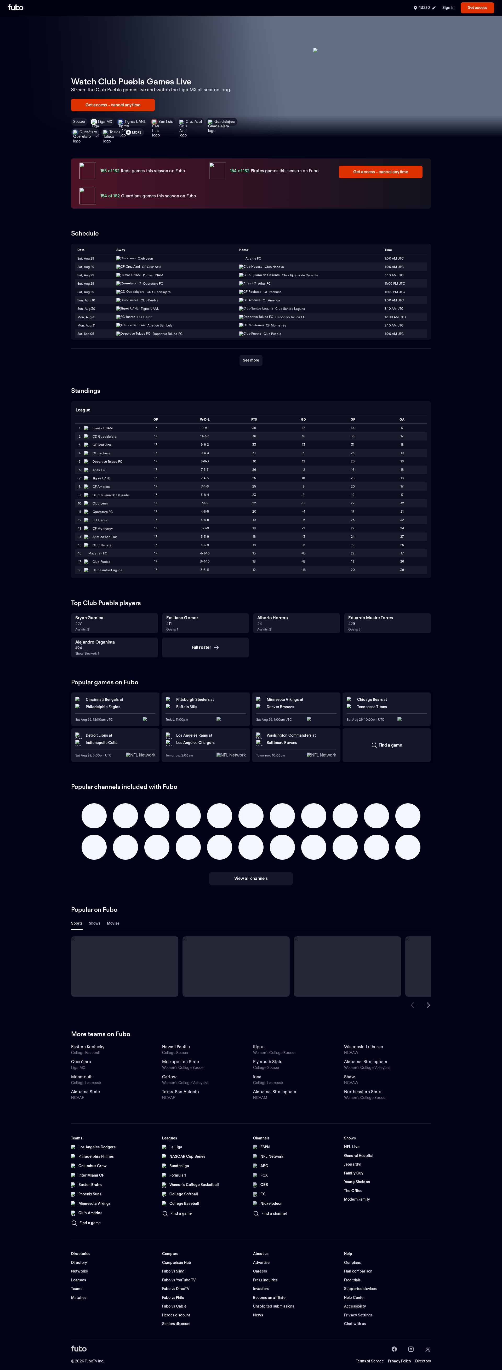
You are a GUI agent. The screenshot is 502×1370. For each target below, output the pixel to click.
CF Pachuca (102, 453)
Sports (77, 923)
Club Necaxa (102, 545)
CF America (101, 487)
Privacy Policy (399, 1361)
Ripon (259, 1046)
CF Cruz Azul (102, 445)
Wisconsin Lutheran (363, 1046)
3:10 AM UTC (394, 309)
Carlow (169, 1076)
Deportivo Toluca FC (107, 461)
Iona (257, 1076)
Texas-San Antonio (180, 1091)
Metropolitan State (180, 1061)
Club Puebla (101, 562)
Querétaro (88, 132)
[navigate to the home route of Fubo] (16, 8)
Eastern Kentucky (88, 1046)
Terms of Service (370, 1361)
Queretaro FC (103, 512)
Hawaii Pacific (176, 1046)
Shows (95, 923)
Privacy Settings (358, 1315)
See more (251, 360)
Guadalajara (225, 121)
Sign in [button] (448, 7)
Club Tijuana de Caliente (111, 495)
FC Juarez (100, 520)
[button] (414, 1005)
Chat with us (355, 1324)
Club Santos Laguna (107, 570)
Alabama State (85, 1091)
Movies (113, 923)
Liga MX (105, 121)
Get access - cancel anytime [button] (112, 104)
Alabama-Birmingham (365, 1061)
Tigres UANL (135, 121)
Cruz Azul (194, 121)
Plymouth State (267, 1061)
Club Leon (100, 503)
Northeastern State (362, 1091)
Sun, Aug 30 (86, 309)
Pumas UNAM (103, 428)
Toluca (115, 132)
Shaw (349, 1076)
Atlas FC (99, 470)
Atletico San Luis (105, 537)
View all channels (251, 878)
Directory (423, 1361)
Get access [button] (477, 7)
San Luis (165, 121)
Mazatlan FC (97, 553)
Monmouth (82, 1076)
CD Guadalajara (105, 436)
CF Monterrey (103, 528)
